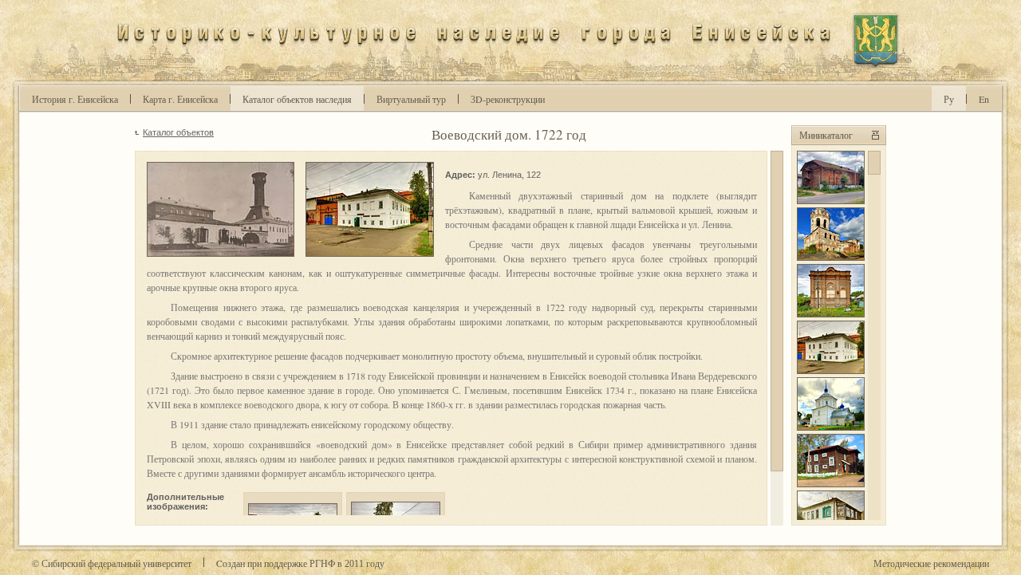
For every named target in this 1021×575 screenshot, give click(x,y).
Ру (949, 99)
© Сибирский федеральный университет (111, 563)
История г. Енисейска (75, 99)
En (984, 99)
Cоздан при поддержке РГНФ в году (300, 563)
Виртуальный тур (411, 99)
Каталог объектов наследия (297, 99)
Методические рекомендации (931, 563)
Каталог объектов (178, 132)
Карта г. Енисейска (180, 99)
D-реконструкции (508, 99)
